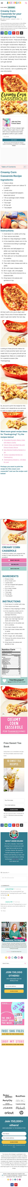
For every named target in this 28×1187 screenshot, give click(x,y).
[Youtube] (12, 957)
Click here (15, 859)
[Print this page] (17, 32)
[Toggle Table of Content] (24, 167)
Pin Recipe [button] (15, 564)
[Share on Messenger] (9, 32)
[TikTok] (22, 957)
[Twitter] (19, 957)
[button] (3, 76)
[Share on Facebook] (2, 32)
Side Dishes (11, 7)
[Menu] (2, 3)
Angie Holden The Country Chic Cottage (14, 2)
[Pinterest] (9, 957)
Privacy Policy (23, 1175)
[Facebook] (15, 957)
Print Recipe (15, 560)
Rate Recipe (14, 568)
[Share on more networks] (21, 32)
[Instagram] (6, 957)
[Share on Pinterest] (13, 32)
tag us (9, 682)
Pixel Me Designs (17, 1176)
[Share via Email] (6, 32)
